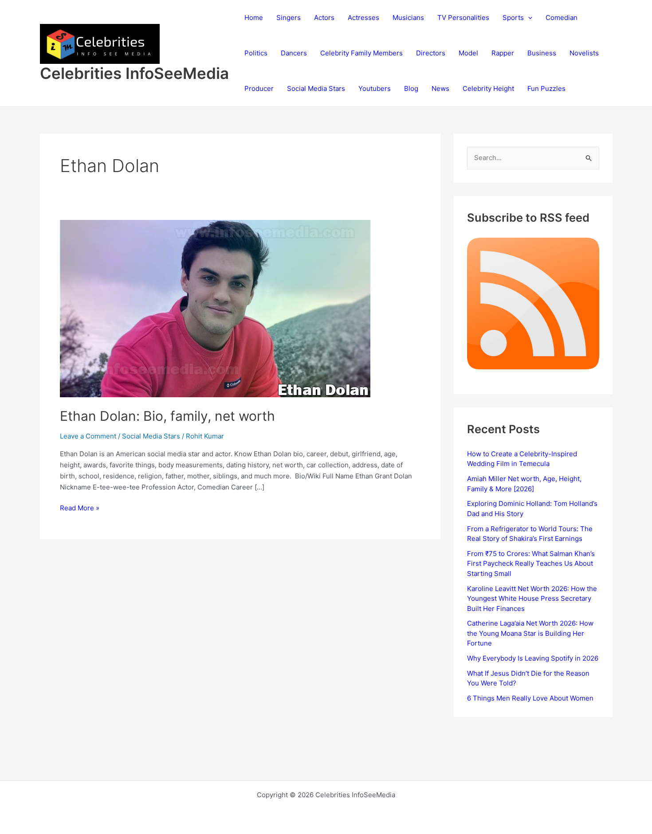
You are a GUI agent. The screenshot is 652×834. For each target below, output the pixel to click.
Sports (513, 17)
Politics (255, 53)
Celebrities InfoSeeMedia (134, 73)
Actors (324, 17)
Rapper (502, 53)
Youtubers (374, 88)
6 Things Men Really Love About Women (530, 698)
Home (253, 17)
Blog (411, 88)
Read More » (79, 508)
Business (541, 53)
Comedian (561, 17)
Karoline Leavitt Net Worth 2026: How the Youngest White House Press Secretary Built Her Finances (532, 598)
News (440, 88)
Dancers (294, 53)
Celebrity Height (488, 88)
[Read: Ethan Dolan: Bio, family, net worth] (215, 308)
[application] (528, 17)
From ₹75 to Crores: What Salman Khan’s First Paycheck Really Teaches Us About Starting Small (531, 563)
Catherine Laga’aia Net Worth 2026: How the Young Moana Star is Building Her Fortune (530, 633)
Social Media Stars (316, 88)
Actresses (363, 17)
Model (468, 53)
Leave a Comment (88, 436)
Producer (259, 88)
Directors (430, 53)
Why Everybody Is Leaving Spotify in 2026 (532, 658)
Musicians (408, 17)
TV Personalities (463, 17)
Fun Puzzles (546, 88)
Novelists (584, 53)
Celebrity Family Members (361, 53)
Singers (288, 17)
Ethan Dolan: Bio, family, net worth (167, 416)
